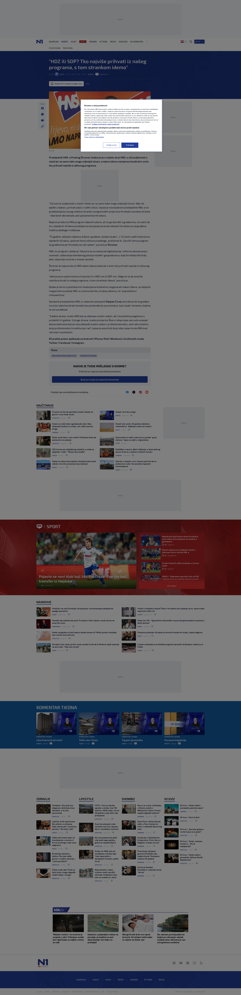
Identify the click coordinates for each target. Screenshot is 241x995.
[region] (121, 125)
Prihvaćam (130, 145)
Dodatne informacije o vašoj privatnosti (105, 124)
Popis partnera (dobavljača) (94, 137)
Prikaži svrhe (111, 145)
